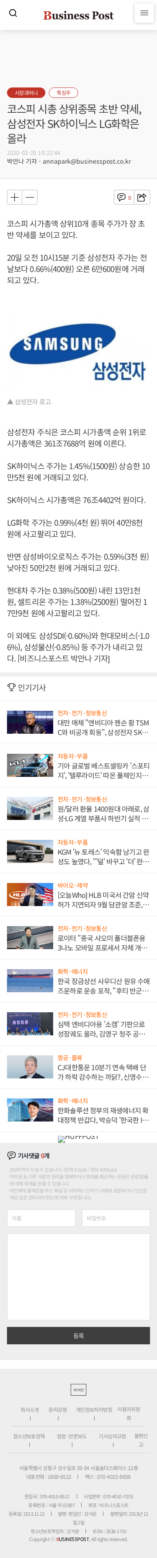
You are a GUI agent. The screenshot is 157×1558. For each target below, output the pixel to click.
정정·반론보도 (72, 1436)
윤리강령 (57, 1409)
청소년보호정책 (29, 1436)
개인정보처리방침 (94, 1409)
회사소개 (29, 1409)
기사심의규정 (112, 1436)
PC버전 (78, 1389)
